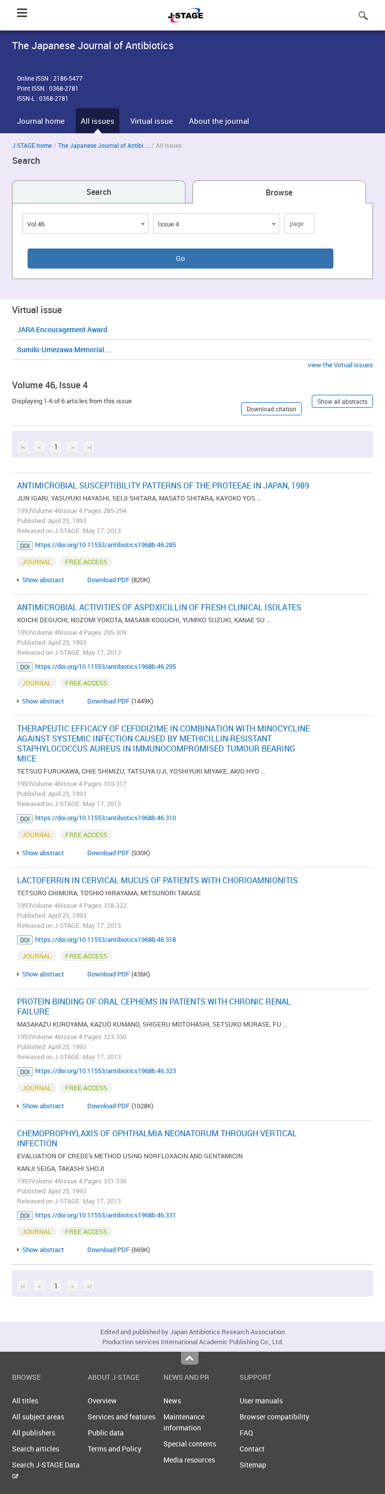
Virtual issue (151, 121)
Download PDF (108, 579)
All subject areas (38, 1416)
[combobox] (85, 223)
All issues (97, 121)
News (172, 1400)
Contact (252, 1448)
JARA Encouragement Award (62, 329)
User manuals (261, 1400)
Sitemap (253, 1464)
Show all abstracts (342, 401)
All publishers (33, 1432)
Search (98, 191)
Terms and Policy (114, 1448)
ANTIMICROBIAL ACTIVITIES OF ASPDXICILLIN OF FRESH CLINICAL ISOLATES (159, 607)
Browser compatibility (274, 1416)
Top (190, 1358)
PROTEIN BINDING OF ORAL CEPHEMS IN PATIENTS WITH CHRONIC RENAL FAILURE (154, 1006)
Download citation (271, 409)
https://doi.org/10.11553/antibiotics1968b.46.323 (105, 1070)
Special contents (189, 1443)
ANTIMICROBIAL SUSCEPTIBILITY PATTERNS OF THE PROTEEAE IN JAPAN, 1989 (163, 485)
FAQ (246, 1432)
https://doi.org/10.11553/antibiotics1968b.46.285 (105, 544)
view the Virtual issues (340, 364)
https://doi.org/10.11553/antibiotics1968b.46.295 (105, 666)
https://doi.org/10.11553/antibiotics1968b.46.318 (105, 939)
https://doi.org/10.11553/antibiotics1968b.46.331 (105, 1214)
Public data (106, 1432)
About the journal (219, 121)
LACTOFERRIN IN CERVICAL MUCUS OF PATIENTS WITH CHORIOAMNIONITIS (157, 880)
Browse (279, 192)
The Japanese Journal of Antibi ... (103, 145)
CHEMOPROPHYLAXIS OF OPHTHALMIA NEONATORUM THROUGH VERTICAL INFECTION (157, 1138)
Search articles (35, 1448)
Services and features (121, 1416)
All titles (25, 1400)
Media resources (189, 1459)
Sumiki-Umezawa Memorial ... (64, 349)
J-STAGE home (32, 145)
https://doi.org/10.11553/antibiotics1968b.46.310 (105, 817)
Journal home (41, 121)
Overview (102, 1400)
